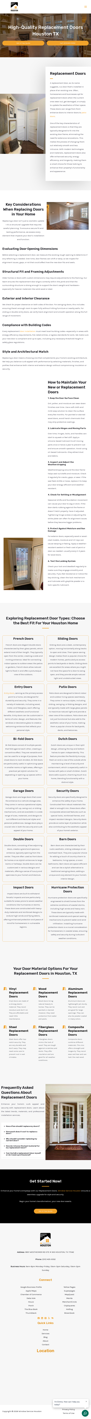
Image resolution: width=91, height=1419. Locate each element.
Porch (31, 1305)
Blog (45, 1337)
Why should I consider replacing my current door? (21, 1140)
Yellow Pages (69, 1287)
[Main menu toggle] (86, 7)
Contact (45, 1344)
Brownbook (69, 1313)
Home (45, 1330)
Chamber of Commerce (31, 1294)
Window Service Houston (69, 1191)
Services (45, 1333)
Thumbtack (31, 1313)
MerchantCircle (69, 1302)
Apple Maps (31, 1291)
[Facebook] (39, 1318)
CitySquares (69, 1305)
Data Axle (31, 1298)
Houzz (31, 1302)
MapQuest (69, 1294)
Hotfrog (69, 1309)
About (45, 1341)
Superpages (69, 1291)
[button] (22, 1126)
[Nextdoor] (52, 1318)
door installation (27, 331)
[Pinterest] (45, 1318)
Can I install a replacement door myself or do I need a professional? (23, 1154)
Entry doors (9, 693)
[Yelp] (49, 1318)
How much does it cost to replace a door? (21, 1132)
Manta (69, 1298)
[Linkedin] (42, 1318)
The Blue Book (31, 1309)
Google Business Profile (31, 1287)
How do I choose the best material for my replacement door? (23, 1147)
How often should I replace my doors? (23, 1126)
